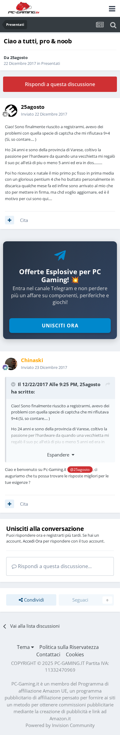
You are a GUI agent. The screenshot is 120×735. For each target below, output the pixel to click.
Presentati (50, 63)
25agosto (19, 57)
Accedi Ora (32, 541)
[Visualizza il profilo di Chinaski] (11, 364)
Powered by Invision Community (60, 725)
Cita (24, 220)
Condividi (33, 600)
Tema (24, 647)
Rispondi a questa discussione (60, 84)
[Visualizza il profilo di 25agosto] (11, 111)
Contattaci (48, 654)
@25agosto (80, 469)
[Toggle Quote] (14, 384)
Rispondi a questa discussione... (54, 566)
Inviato (44, 114)
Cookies (75, 654)
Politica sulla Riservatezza (69, 647)
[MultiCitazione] (9, 220)
